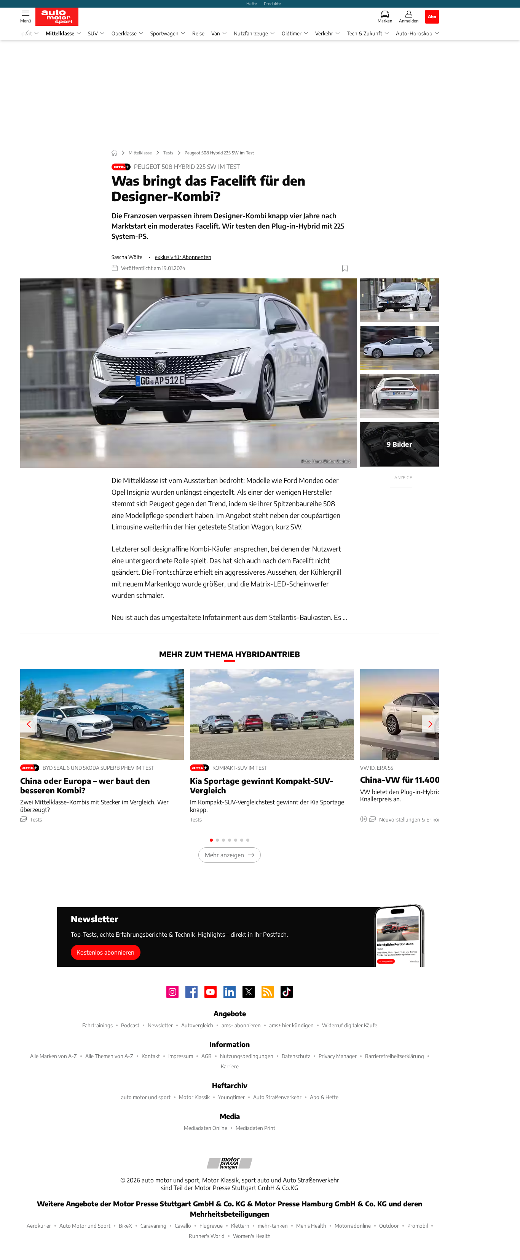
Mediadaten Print (255, 1128)
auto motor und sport (146, 1097)
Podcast (130, 1025)
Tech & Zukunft (364, 33)
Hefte (251, 3)
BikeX (125, 1225)
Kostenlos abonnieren (105, 952)
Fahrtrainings (97, 1025)
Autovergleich (197, 1025)
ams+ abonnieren (241, 1025)
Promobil (417, 1225)
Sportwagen (164, 33)
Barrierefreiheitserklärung (394, 1056)
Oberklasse (124, 33)
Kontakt (151, 1056)
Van (215, 33)
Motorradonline (353, 1225)
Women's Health (252, 1236)
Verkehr (324, 33)
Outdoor (389, 1225)
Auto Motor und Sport (84, 1225)
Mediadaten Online (205, 1128)
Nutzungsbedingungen (246, 1056)
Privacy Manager (338, 1056)
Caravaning (153, 1225)
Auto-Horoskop (414, 33)
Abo (432, 16)
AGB (206, 1056)
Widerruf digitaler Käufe (349, 1025)
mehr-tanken (273, 1225)
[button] (188, 373)
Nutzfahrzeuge (251, 33)
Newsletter (160, 1025)
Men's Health (311, 1225)
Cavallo (183, 1225)
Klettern (240, 1225)
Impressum (180, 1056)
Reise (198, 33)
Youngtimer (231, 1097)
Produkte (272, 3)
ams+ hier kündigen (291, 1025)
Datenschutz (296, 1056)
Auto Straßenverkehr (277, 1097)
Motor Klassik (194, 1097)
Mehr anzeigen (224, 854)
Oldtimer (291, 33)
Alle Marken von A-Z (53, 1056)
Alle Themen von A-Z (109, 1056)
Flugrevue (211, 1225)
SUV (93, 33)
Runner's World (207, 1236)
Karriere (230, 1066)
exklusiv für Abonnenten (183, 257)
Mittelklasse (60, 33)
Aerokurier (39, 1225)
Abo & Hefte (324, 1097)
